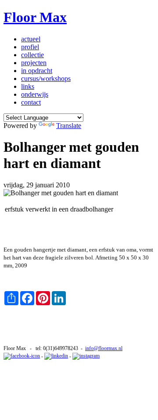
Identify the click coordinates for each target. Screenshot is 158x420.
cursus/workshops (46, 78)
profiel (30, 47)
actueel (30, 39)
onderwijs (34, 94)
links (27, 86)
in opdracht (36, 70)
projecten (34, 62)
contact (31, 102)
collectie (32, 54)
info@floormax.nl (103, 348)
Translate (68, 125)
